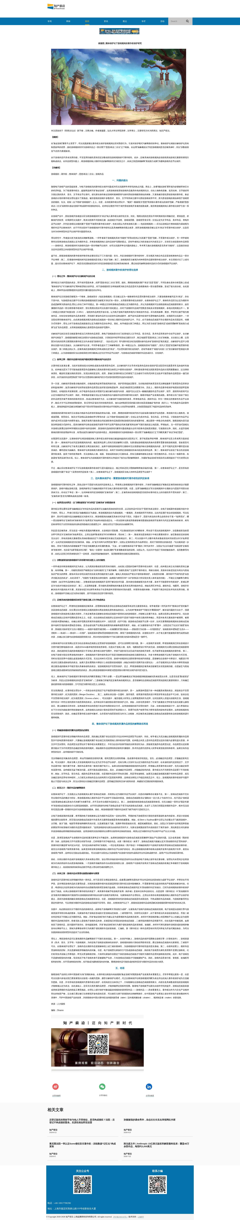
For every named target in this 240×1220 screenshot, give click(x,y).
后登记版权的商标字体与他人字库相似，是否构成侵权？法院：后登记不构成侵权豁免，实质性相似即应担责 (82, 1121)
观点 (125, 21)
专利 (50, 21)
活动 (162, 21)
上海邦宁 (141, 1217)
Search (188, 21)
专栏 (144, 21)
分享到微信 (103, 1095)
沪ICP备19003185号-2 (120, 1217)
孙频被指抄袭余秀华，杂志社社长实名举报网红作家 (150, 1119)
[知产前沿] (71, 6)
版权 (87, 21)
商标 (68, 21)
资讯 (106, 21)
